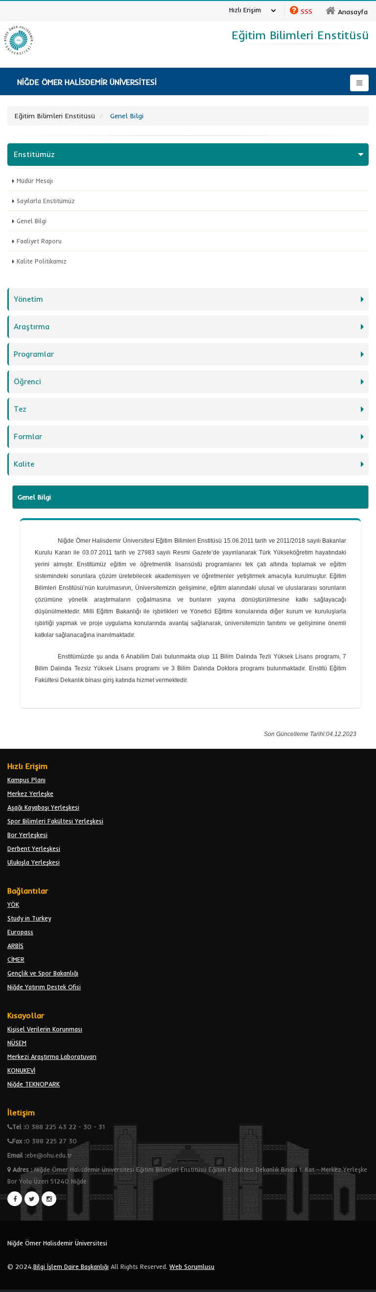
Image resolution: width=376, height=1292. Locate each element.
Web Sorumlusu (191, 1266)
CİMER (15, 959)
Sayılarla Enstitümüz (46, 201)
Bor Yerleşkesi (27, 835)
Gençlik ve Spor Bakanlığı (42, 973)
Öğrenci (27, 381)
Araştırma (31, 326)
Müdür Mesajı (35, 181)
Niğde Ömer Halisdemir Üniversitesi (57, 1243)
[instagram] (49, 1198)
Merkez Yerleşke (30, 793)
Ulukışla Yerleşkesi (33, 862)
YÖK (13, 904)
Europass (20, 932)
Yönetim (28, 299)
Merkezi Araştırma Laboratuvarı (51, 1056)
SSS (306, 11)
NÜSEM (16, 1043)
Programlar (34, 354)
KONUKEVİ (21, 1070)
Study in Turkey (29, 918)
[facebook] (14, 1198)
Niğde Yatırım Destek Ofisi (44, 987)
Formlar (28, 436)
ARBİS (15, 945)
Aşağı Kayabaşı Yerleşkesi (43, 807)
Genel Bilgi (32, 221)
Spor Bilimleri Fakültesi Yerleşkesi (55, 821)
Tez (20, 409)
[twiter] (31, 1198)
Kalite (24, 464)
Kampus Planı (26, 780)
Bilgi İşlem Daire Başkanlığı (71, 1266)
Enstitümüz (34, 154)
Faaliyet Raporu (39, 241)
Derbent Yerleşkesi (33, 848)
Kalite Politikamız (42, 261)
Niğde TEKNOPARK (33, 1084)
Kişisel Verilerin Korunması (44, 1029)
